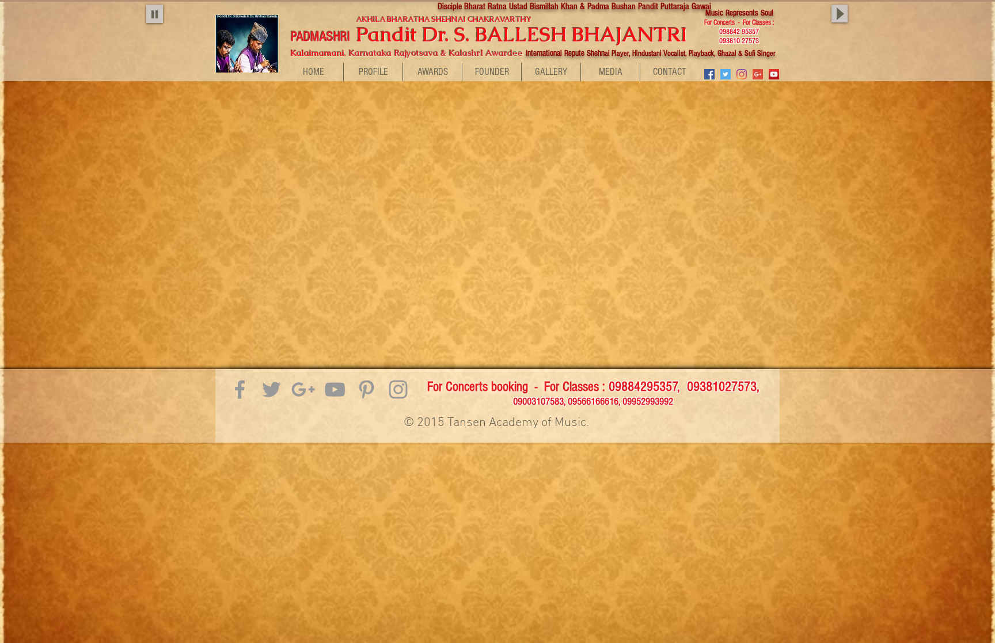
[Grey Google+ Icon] (303, 389)
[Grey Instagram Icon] (398, 389)
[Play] (154, 14)
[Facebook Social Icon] (709, 74)
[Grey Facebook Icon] (239, 389)
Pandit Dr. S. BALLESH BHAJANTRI (534, 34)
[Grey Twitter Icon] (271, 389)
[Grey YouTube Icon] (334, 389)
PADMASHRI (322, 36)
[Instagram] (741, 74)
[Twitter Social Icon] (725, 74)
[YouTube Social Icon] (774, 74)
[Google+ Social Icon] (758, 74)
